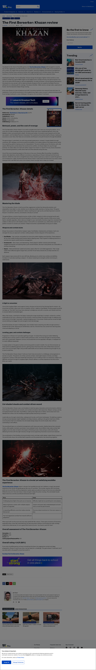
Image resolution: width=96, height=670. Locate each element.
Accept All (6, 662)
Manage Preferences (18, 662)
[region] (48, 659)
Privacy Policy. (20, 657)
